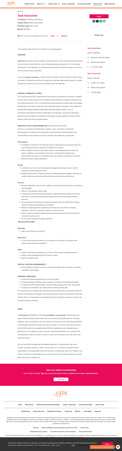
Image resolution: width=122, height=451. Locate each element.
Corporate (68, 411)
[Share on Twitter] (97, 21)
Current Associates (84, 4)
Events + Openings (68, 4)
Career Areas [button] (52, 4)
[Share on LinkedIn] (100, 21)
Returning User (110, 4)
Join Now (61, 379)
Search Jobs (98, 4)
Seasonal (98, 411)
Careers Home (29, 4)
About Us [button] (40, 4)
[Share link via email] (104, 21)
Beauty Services (38, 411)
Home (20, 404)
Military (77, 411)
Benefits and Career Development (48, 404)
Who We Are (29, 404)
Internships (88, 411)
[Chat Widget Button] (118, 447)
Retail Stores (25, 411)
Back (21, 11)
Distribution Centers (54, 411)
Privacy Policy (66, 445)
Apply (99, 16)
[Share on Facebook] (94, 21)
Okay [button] (107, 444)
